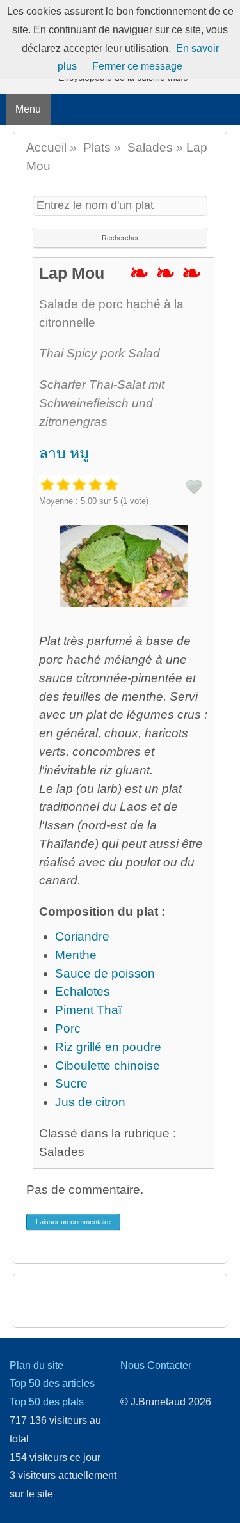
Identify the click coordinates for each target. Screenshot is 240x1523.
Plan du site (36, 1365)
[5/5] (111, 484)
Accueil (46, 147)
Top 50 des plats (47, 1401)
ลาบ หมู (64, 453)
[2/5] (63, 484)
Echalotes (82, 991)
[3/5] (79, 484)
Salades (150, 147)
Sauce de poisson (105, 973)
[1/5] (47, 484)
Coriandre (82, 936)
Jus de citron (90, 1102)
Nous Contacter (155, 1365)
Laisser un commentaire (73, 1222)
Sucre (71, 1083)
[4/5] (95, 484)
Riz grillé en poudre (108, 1047)
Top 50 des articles (52, 1383)
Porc (68, 1028)
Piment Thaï (88, 1010)
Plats (97, 147)
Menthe (76, 955)
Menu (28, 109)
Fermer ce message (137, 66)
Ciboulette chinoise (107, 1065)
